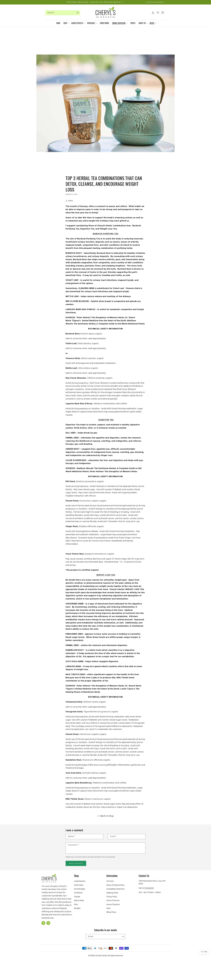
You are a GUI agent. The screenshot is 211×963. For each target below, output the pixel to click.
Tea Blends (78, 893)
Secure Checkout (113, 904)
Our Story (110, 881)
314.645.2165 (149, 888)
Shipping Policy (112, 893)
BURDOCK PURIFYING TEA (105, 234)
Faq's (108, 908)
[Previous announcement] (45, 2)
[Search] (77, 12)
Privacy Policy (111, 897)
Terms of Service (112, 900)
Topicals (77, 897)
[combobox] (62, 12)
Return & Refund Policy (115, 885)
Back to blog (106, 816)
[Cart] (162, 12)
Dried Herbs (78, 885)
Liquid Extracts (79, 881)
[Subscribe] (122, 936)
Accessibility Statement (115, 889)
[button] (66, 23)
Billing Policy (111, 912)
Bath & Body (79, 900)
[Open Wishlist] (157, 12)
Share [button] (70, 201)
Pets (76, 904)
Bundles (77, 908)
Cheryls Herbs (101, 955)
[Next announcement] (144, 2)
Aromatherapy (79, 889)
